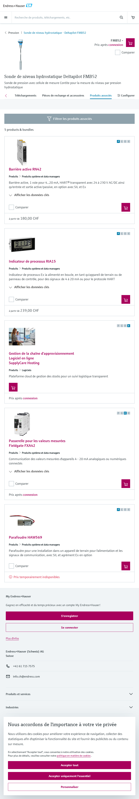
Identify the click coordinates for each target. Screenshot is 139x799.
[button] (69, 615)
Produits (13, 176)
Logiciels (26, 370)
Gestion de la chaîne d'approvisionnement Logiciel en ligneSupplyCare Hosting (41, 358)
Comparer (128, 52)
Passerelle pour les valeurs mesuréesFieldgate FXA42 (37, 443)
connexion (115, 45)
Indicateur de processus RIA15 (32, 261)
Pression (13, 32)
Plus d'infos (12, 638)
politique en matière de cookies (74, 755)
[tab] (25, 95)
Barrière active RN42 (25, 169)
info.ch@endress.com (26, 676)
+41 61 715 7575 (24, 666)
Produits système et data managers (41, 176)
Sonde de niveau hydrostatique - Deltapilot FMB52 (55, 32)
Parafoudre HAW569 (25, 537)
